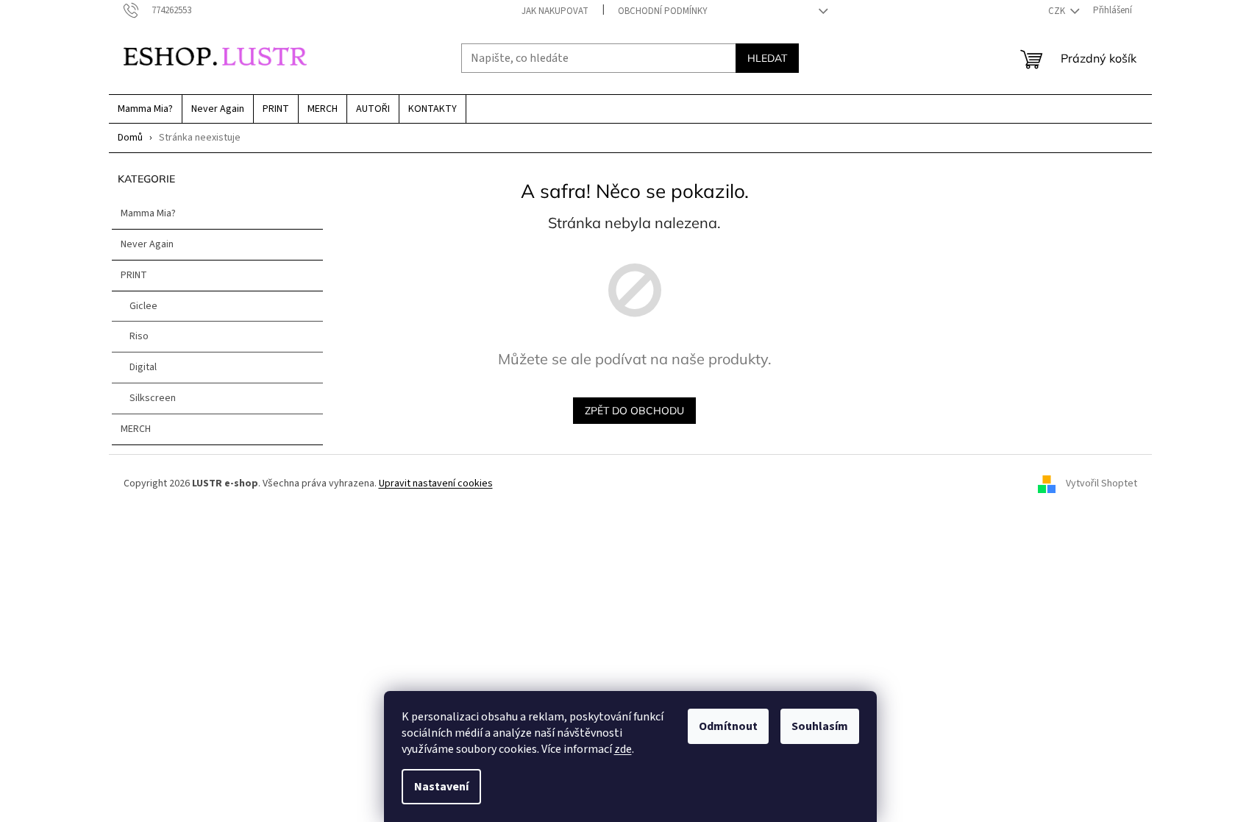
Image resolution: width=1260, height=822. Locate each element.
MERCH (136, 429)
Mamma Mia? (148, 213)
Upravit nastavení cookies (436, 483)
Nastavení (441, 787)
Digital (143, 367)
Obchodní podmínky (663, 11)
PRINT (134, 275)
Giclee (143, 306)
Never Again (147, 244)
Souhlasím (819, 726)
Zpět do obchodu (634, 410)
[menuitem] (145, 109)
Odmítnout (728, 726)
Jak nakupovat (555, 11)
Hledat (767, 58)
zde (623, 749)
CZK (1057, 11)
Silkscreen (152, 398)
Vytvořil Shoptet (1101, 484)
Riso (139, 336)
